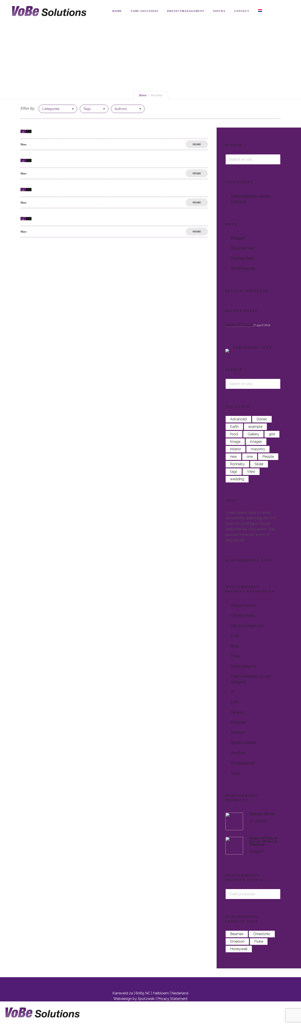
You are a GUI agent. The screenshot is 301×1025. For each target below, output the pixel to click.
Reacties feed (242, 258)
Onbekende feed (252, 347)
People (268, 456)
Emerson (237, 941)
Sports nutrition (243, 743)
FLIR (235, 636)
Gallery (253, 434)
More (23, 144)
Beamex (236, 934)
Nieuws (219, 11)
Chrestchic (261, 934)
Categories (50, 109)
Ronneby (237, 464)
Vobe (235, 773)
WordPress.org (243, 268)
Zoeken (275, 893)
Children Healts (243, 616)
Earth (234, 426)
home (117, 11)
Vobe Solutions (144, 11)
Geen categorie (243, 666)
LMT (235, 702)
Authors (121, 109)
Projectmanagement (185, 11)
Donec (261, 419)
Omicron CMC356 (262, 814)
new (233, 456)
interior (235, 449)
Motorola (238, 722)
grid (272, 434)
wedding (237, 479)
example (255, 426)
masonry (258, 449)
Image (235, 441)
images (256, 441)
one (250, 456)
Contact (241, 11)
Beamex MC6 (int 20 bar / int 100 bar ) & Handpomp (263, 841)
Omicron (238, 732)
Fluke (235, 656)
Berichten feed (243, 248)
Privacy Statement (172, 999)
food (234, 434)
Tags (87, 109)
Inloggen (238, 238)
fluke (235, 646)
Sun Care (238, 753)
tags (233, 471)
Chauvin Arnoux (243, 605)
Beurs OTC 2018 (238, 325)
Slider (259, 464)
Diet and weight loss (247, 626)
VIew (251, 471)
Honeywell (238, 949)
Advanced (238, 419)
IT (232, 692)
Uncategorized (243, 763)
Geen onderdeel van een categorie (251, 199)
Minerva (237, 712)
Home (143, 95)
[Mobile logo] (41, 1022)
